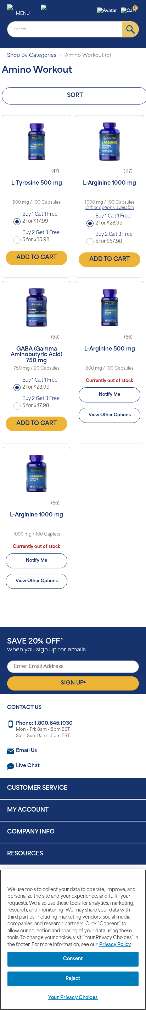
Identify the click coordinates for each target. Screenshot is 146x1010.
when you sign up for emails (46, 645)
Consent (73, 959)
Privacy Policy (115, 945)
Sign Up (73, 683)
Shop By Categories (31, 55)
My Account (28, 810)
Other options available (109, 208)
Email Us (26, 750)
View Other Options (110, 415)
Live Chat (28, 766)
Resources (25, 854)
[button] (108, 10)
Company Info (31, 832)
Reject (73, 978)
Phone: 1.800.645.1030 (44, 723)
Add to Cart (36, 258)
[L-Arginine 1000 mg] (109, 141)
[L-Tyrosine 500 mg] (36, 141)
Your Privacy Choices (73, 998)
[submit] (130, 29)
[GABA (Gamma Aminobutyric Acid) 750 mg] (36, 307)
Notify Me (109, 395)
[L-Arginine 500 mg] (109, 307)
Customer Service (37, 788)
